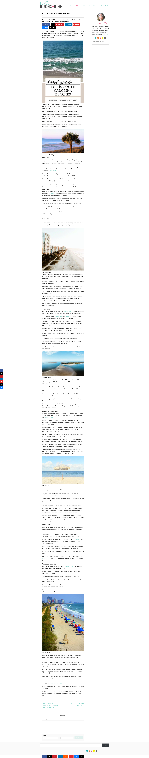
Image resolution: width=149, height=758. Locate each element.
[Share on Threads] (1, 384)
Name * (45, 735)
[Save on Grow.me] (82, 24)
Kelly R (44, 15)
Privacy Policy (56, 751)
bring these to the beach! (55, 683)
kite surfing (44, 558)
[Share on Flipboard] (1, 381)
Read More (105, 34)
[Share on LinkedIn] (1, 379)
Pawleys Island (67, 311)
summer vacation (48, 417)
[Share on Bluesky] (1, 387)
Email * (62, 735)
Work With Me (66, 751)
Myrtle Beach (59, 316)
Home (44, 751)
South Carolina (53, 170)
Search (106, 745)
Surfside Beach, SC (68, 566)
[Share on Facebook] (44, 756)
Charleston (52, 193)
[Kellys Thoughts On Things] (52, 5)
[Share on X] (1, 373)
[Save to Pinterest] (54, 756)
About (49, 751)
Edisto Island (77, 539)
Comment (44, 719)
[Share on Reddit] (65, 756)
